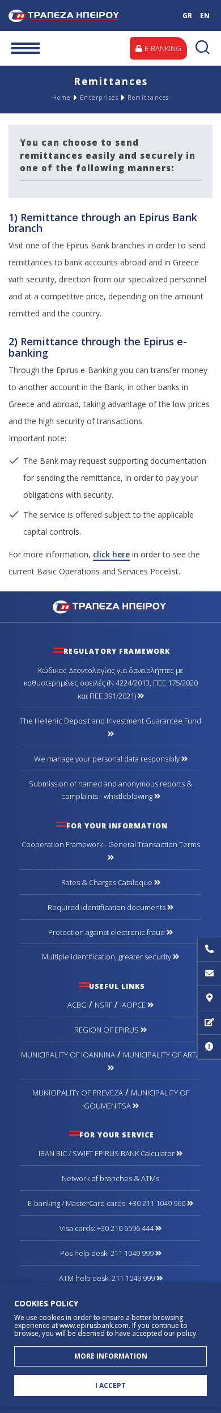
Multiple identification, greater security (107, 956)
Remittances (148, 97)
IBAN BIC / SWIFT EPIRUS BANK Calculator (107, 1153)
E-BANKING (162, 48)
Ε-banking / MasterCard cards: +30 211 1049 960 (107, 1203)
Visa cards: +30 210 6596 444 (107, 1228)
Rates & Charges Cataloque (107, 882)
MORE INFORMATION (110, 1356)
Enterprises (99, 97)
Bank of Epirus (77, 15)
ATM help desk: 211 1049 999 (107, 1278)
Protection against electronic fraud (107, 932)
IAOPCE (133, 1005)
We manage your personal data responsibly (107, 759)
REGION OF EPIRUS (107, 1030)
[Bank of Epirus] (111, 606)
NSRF (103, 1005)
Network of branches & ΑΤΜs (110, 1178)
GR (187, 15)
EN (205, 15)
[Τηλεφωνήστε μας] (209, 949)
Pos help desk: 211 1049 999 (107, 1253)
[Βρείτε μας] (209, 998)
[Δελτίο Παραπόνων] (209, 1022)
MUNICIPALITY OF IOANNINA (68, 1055)
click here (111, 554)
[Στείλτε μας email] (209, 974)
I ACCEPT (110, 1385)
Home (61, 97)
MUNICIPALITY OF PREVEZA (77, 1093)
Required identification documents (107, 907)
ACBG (77, 1005)
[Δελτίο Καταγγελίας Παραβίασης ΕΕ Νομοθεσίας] (209, 1047)
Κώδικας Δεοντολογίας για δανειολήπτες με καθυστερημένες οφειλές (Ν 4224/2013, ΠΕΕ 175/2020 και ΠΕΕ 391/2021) (111, 683)
